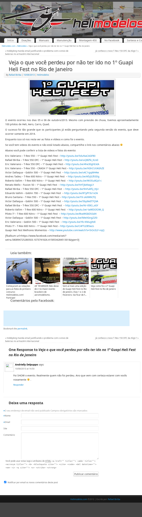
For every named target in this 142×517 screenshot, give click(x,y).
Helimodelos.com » (9, 46)
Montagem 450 (88, 40)
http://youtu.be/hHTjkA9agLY (77, 184)
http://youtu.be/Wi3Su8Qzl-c (85, 180)
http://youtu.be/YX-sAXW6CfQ (79, 197)
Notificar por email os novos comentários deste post (33, 482)
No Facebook (111, 40)
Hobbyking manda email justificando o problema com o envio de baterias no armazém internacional (36, 52)
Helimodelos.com (78, 499)
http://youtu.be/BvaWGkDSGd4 (78, 213)
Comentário (8, 434)
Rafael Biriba (15, 74)
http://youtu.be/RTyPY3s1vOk (81, 193)
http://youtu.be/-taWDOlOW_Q (86, 209)
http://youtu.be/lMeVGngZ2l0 (80, 217)
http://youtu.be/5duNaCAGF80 (77, 155)
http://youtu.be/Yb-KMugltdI (79, 221)
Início (10, 40)
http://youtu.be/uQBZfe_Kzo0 (81, 160)
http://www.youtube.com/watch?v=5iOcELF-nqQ (77, 230)
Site (5, 428)
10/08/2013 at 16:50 (24, 368)
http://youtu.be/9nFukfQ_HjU (82, 189)
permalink (22, 328)
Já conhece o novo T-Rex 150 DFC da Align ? (117, 50)
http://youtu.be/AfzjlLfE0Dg (83, 176)
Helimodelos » (23, 46)
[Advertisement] (66, 318)
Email (6, 422)
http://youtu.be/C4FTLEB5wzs (77, 226)
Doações (26, 40)
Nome (7, 416)
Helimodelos (43, 74)
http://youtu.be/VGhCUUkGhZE (86, 168)
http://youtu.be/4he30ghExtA (82, 164)
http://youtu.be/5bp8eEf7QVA (81, 201)
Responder (18, 384)
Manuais (44, 40)
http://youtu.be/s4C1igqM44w (81, 172)
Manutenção (64, 40)
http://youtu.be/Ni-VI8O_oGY (81, 205)
